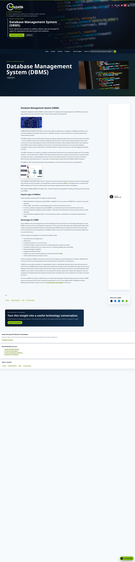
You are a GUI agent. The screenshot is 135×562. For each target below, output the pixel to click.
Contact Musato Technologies (54, 282)
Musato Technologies (30, 300)
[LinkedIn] (118, 5)
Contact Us (29, 35)
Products (60, 51)
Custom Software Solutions (12, 349)
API (65, 183)
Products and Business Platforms (14, 353)
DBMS (23, 300)
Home (46, 51)
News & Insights (77, 51)
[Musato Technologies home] (16, 6)
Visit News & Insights (7, 340)
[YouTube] (122, 5)
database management (16, 300)
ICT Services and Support (11, 351)
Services (53, 51)
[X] (109, 5)
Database (7, 300)
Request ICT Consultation (17, 35)
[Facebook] (112, 5)
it (29, 131)
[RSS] (115, 5)
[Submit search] (115, 51)
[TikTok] (128, 5)
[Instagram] (125, 5)
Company (67, 51)
